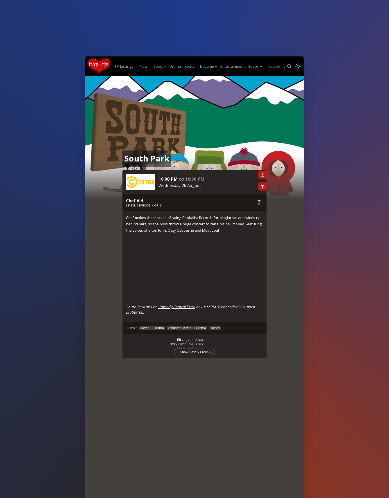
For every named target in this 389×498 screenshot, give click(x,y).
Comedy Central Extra (176, 306)
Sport (158, 66)
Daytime (207, 66)
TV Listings (123, 66)
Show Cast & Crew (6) (196, 352)
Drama (175, 66)
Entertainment (232, 66)
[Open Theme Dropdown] (298, 66)
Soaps (253, 66)
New (143, 66)
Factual (190, 66)
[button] (262, 174)
